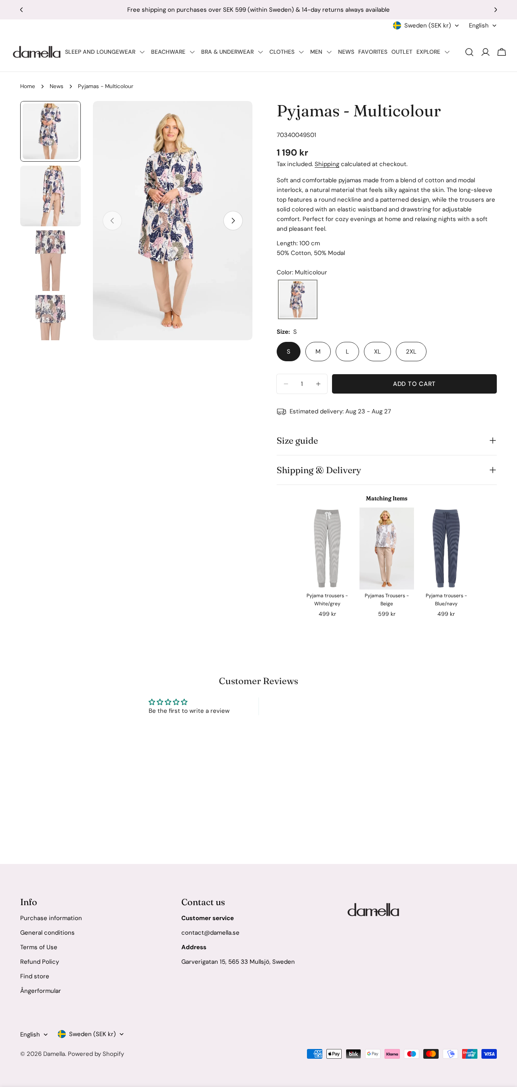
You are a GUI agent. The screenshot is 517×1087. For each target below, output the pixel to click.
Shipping (327, 164)
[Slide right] (233, 220)
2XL (411, 352)
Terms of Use (38, 947)
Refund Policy (39, 962)
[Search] (469, 52)
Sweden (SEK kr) (427, 25)
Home (27, 86)
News (56, 86)
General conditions (47, 933)
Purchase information (51, 918)
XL (377, 352)
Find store (34, 976)
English (479, 25)
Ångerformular (40, 991)
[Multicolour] (298, 299)
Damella (54, 1054)
